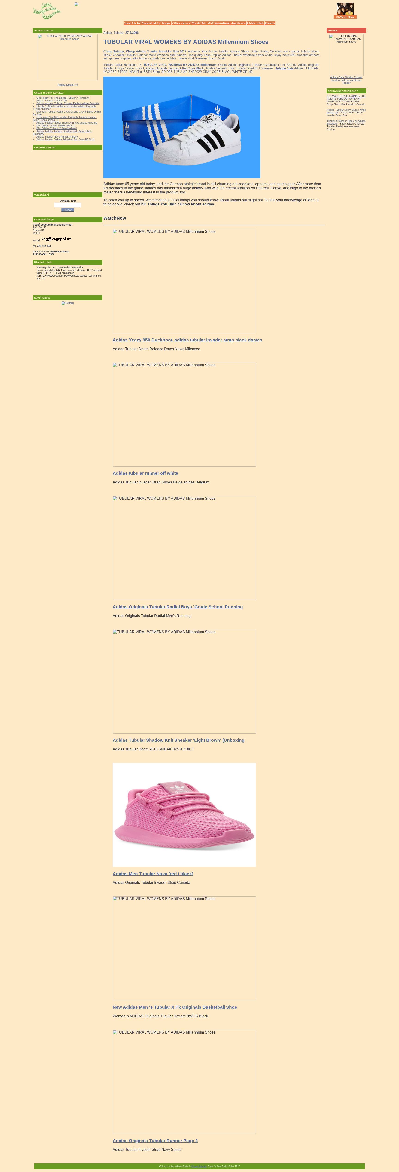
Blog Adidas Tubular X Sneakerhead (56, 128)
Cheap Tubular (132, 23)
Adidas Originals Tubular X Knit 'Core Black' (174, 68)
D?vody (196, 23)
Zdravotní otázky (151, 23)
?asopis (166, 23)
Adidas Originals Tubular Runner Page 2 (155, 1140)
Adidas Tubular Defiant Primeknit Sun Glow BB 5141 (65, 139)
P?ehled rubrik (255, 23)
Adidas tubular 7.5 (68, 84)
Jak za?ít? (207, 23)
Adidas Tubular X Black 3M (51, 100)
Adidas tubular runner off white (145, 473)
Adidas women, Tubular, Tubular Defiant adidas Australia (67, 103)
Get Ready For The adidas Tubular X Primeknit (62, 97)
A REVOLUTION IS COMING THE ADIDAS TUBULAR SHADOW (346, 97)
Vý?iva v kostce (181, 23)
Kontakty (270, 23)
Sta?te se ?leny (345, 17)
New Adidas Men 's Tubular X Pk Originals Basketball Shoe (175, 1007)
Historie (241, 23)
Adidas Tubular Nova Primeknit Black (57, 136)
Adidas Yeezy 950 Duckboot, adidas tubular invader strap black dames (187, 339)
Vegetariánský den (225, 23)
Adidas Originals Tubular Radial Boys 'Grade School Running (178, 606)
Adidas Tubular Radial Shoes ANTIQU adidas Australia (66, 122)
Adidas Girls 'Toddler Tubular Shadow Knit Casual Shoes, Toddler (346, 80)
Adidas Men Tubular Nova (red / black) (153, 873)
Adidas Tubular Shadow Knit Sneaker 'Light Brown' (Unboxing (179, 740)
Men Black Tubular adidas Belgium (55, 125)
